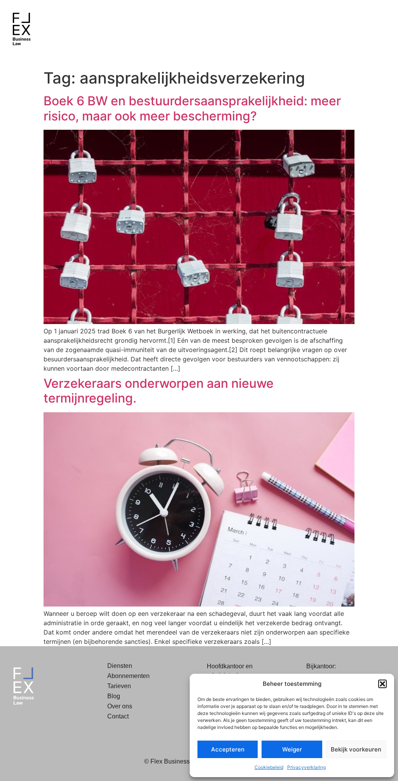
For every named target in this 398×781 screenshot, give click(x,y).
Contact (118, 716)
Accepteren (227, 749)
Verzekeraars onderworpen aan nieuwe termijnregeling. (159, 391)
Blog (113, 696)
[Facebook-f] (13, 724)
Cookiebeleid (269, 767)
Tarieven (119, 686)
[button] (382, 684)
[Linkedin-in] (31, 724)
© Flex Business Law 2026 (181, 761)
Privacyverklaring (306, 767)
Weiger (292, 749)
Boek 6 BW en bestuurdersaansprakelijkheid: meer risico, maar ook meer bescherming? (192, 108)
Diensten (119, 665)
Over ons (119, 706)
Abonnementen (128, 676)
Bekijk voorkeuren (356, 749)
